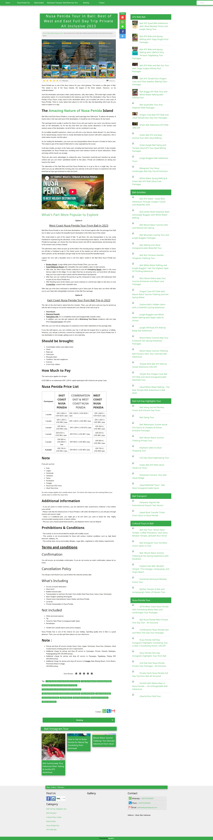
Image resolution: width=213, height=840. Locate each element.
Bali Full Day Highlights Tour (56, 809)
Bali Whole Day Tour (70, 3)
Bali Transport (51, 813)
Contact (102, 3)
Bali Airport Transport (54, 3)
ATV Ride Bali (51, 830)
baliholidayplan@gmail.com (147, 807)
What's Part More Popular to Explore (70, 214)
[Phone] (109, 712)
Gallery (53, 787)
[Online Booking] (63, 800)
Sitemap (60, 787)
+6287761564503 (147, 798)
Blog (48, 787)
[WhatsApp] (104, 712)
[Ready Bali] (58, 800)
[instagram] (53, 800)
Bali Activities (39, 3)
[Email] (113, 712)
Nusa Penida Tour (52, 825)
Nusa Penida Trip (23, 3)
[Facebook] (48, 800)
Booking (86, 3)
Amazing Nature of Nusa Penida (75, 110)
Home (8, 3)
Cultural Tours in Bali (53, 817)
